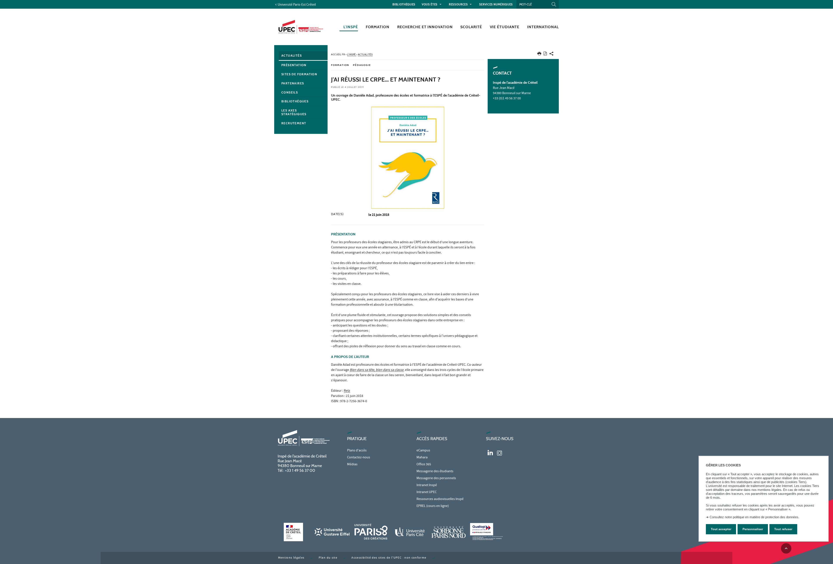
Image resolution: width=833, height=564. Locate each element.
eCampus (423, 450)
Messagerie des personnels (436, 478)
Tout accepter (721, 529)
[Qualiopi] (487, 532)
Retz (347, 391)
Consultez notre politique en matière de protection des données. (754, 517)
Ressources (459, 4)
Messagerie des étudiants (434, 471)
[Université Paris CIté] (409, 532)
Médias (352, 464)
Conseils (289, 92)
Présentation (294, 65)
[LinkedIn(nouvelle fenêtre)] (490, 452)
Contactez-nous (358, 457)
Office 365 (423, 464)
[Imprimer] (539, 54)
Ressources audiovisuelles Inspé (440, 499)
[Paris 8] (371, 532)
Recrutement (293, 123)
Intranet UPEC (426, 492)
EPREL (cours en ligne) (432, 506)
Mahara (422, 457)
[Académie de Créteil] (293, 532)
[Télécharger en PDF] (545, 54)
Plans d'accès (357, 450)
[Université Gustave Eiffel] (332, 532)
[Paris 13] (448, 532)
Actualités (291, 55)
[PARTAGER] (551, 54)
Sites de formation (299, 74)
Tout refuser (783, 529)
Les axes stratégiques (294, 112)
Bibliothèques (403, 4)
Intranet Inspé (426, 485)
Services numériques (496, 4)
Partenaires (292, 83)
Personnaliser (753, 529)
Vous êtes (430, 4)
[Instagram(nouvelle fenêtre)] (499, 452)
